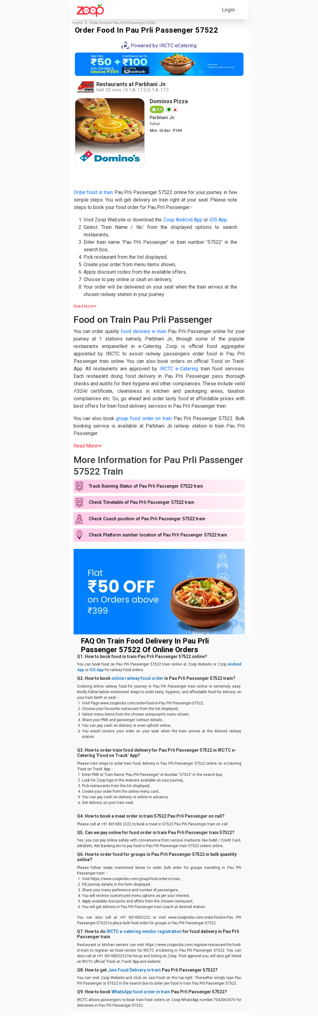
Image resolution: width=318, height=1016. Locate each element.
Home (77, 23)
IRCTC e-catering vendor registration (144, 931)
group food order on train (144, 418)
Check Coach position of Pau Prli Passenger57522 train (147, 519)
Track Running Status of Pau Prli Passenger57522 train (146, 486)
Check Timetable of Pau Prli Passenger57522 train (141, 502)
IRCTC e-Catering (179, 369)
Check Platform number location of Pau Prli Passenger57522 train (158, 535)
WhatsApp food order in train (140, 991)
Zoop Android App (182, 220)
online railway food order (137, 678)
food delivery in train (143, 331)
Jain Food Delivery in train (134, 969)
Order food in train (93, 192)
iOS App (218, 220)
